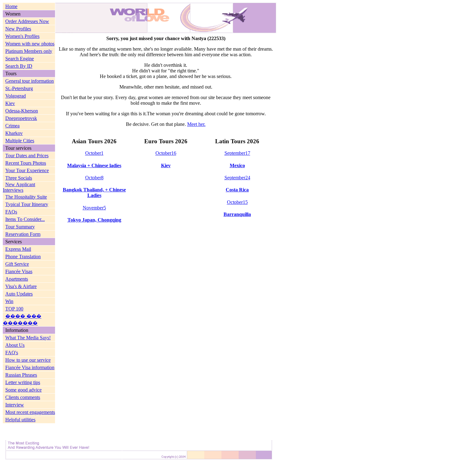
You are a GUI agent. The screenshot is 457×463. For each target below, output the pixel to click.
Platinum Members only (28, 51)
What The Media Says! (28, 337)
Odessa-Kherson (21, 110)
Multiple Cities (19, 140)
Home (11, 6)
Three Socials (18, 178)
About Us (15, 345)
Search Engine (19, 58)
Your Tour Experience (27, 170)
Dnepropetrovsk (21, 118)
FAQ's (11, 352)
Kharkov (14, 133)
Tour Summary (20, 226)
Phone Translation (23, 256)
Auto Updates (19, 293)
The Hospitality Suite (26, 196)
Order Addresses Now (27, 21)
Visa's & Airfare (21, 286)
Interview (14, 404)
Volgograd (15, 96)
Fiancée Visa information (29, 367)
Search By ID (18, 66)
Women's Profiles (22, 36)
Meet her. (196, 124)
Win (9, 301)
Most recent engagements (30, 412)
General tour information (29, 81)
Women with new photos (29, 43)
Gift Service (17, 264)
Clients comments (22, 397)
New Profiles (18, 28)
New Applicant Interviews (19, 187)
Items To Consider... (25, 219)
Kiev (10, 103)
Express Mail (18, 249)
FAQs (11, 211)
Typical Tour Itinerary (26, 204)
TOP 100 (14, 308)
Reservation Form (22, 234)
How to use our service (28, 360)
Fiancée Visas (18, 271)
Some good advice (23, 389)
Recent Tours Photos (25, 163)
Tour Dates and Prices (26, 155)
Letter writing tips (22, 382)
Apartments (16, 279)
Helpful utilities (20, 419)
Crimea (12, 125)
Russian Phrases (21, 375)
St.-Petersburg (19, 88)
